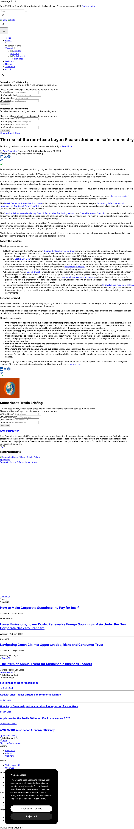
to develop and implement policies (118, 285)
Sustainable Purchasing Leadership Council (24, 213)
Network (9, 64)
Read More (67, 146)
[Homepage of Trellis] (3, 740)
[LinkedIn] (2, 157)
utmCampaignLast (8, 95)
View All (9, 48)
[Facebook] (8, 157)
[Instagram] (4, 812)
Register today (88, 6)
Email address (7, 92)
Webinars (9, 61)
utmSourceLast (7, 101)
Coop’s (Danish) (34, 272)
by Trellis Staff (6, 688)
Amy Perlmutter (10, 151)
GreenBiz (9, 767)
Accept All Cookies (31, 808)
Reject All (31, 816)
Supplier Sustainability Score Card (59, 251)
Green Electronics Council (92, 213)
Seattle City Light (22, 258)
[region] (31, 796)
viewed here (75, 364)
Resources (10, 750)
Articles (8, 753)
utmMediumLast (7, 98)
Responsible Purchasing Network (60, 213)
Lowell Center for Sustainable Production (23, 203)
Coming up (5, 596)
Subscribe (5, 104)
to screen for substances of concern (78, 277)
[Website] (67, 162)
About (8, 69)
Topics (8, 37)
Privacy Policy (39, 798)
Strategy (4, 133)
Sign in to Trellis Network (11, 743)
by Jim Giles (5, 700)
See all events (6, 672)
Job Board (10, 66)
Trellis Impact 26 (12, 765)
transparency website (75, 266)
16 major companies (119, 196)
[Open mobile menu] (4, 30)
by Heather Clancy (8, 723)
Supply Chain (14, 133)
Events (8, 40)
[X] (5, 157)
